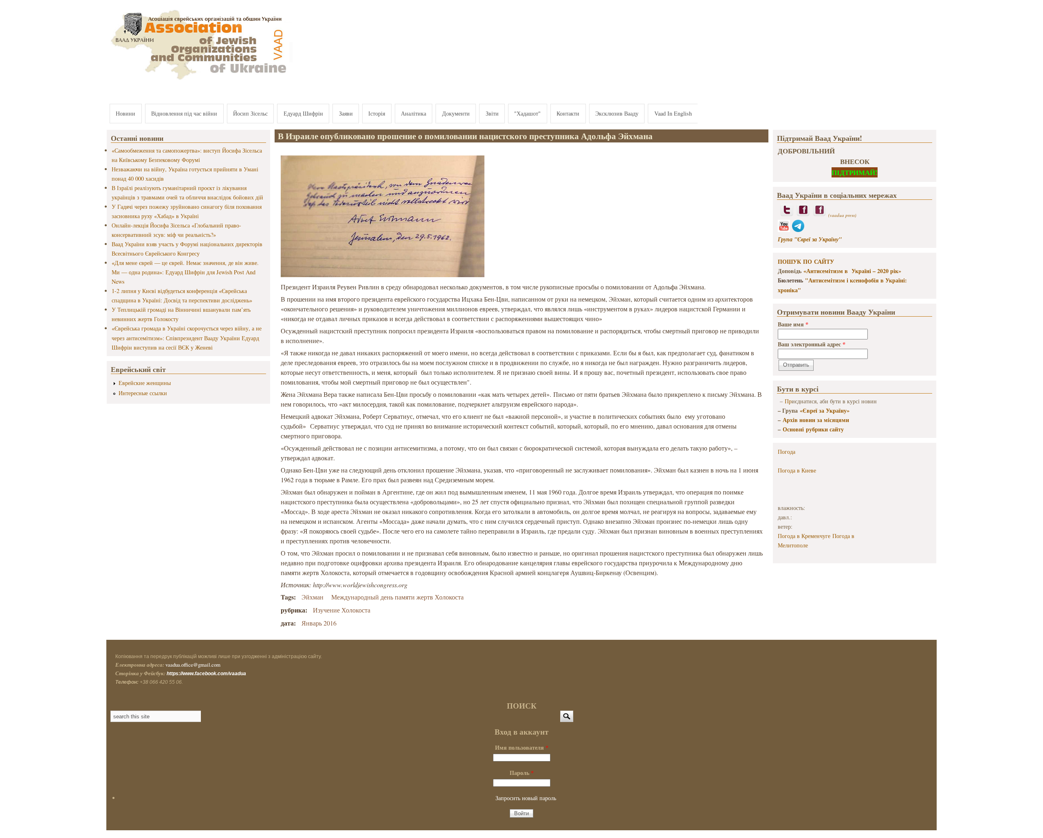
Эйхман (312, 597)
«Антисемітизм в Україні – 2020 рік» (852, 271)
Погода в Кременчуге (804, 536)
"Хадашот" (527, 113)
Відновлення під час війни (184, 113)
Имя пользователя (521, 747)
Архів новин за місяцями (816, 420)
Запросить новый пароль (525, 798)
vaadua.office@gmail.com (192, 664)
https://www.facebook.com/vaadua (206, 673)
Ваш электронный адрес (811, 344)
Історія (376, 113)
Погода (786, 451)
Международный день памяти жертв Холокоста (397, 597)
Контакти (568, 113)
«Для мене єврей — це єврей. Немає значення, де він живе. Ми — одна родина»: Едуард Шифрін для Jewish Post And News (185, 272)
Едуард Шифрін (303, 113)
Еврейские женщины (145, 383)
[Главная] (200, 80)
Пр (788, 401)
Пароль (522, 772)
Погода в (797, 470)
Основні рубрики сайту (813, 429)
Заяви (346, 113)
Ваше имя (793, 324)
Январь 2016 (319, 623)
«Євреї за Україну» (824, 410)
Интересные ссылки (143, 393)
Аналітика (413, 113)
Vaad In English (673, 113)
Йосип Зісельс (250, 113)
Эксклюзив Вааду (616, 113)
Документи (456, 113)
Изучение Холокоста (341, 610)
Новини (125, 113)
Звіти (492, 113)
